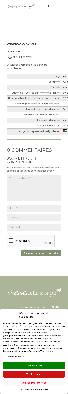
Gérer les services (14, 356)
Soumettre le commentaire (40, 253)
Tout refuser (34, 374)
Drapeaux (13, 51)
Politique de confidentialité (34, 389)
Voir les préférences (34, 382)
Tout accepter (34, 365)
